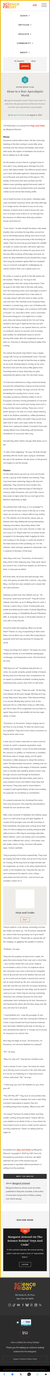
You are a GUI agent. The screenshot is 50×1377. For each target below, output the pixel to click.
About (24, 52)
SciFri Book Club (25, 87)
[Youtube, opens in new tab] (18, 1304)
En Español (19, 61)
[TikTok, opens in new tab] (14, 1304)
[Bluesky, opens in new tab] (27, 1304)
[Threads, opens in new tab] (31, 1304)
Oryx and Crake (38, 126)
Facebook (4, 1374)
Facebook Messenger (12, 1374)
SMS (29, 1374)
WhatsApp (37, 1374)
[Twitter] (20, 1374)
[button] (34, 5)
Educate (24, 34)
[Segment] (25, 1231)
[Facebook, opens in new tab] (23, 1304)
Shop (33, 61)
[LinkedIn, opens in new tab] (36, 1304)
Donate (25, 66)
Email (45, 1374)
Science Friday (11, 5)
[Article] (25, 80)
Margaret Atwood (18, 115)
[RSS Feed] (40, 1304)
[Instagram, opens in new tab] (10, 1304)
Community (24, 43)
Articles (23, 25)
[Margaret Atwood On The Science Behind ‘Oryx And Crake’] (25, 1249)
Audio (24, 16)
